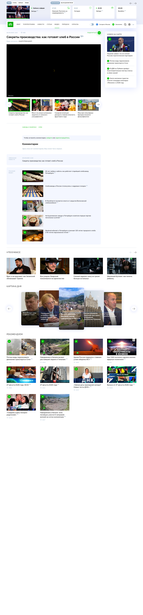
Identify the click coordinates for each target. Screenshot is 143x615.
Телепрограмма (29, 24)
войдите (49, 138)
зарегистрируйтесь (62, 138)
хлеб (40, 127)
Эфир (18, 24)
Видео (57, 24)
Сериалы (75, 24)
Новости (40, 24)
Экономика (118, 24)
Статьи (49, 24)
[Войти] (129, 24)
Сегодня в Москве (104, 24)
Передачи (65, 24)
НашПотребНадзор (25, 41)
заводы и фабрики (29, 127)
